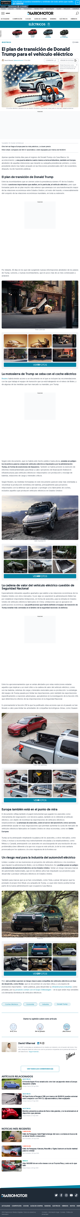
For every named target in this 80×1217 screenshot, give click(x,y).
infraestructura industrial (62, 987)
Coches (28, 19)
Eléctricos (63, 19)
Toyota (3, 9)
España (59, 9)
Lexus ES (11, 9)
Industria (45, 1004)
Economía (30, 1004)
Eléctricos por (13, 6)
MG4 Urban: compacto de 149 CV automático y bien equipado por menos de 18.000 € (34, 150)
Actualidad (5, 19)
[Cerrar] (77, 65)
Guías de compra (40, 19)
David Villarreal (9, 60)
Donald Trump (62, 1004)
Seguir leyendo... (34, 1052)
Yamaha (18, 9)
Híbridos (74, 19)
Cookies (62, 1212)
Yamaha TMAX (38, 9)
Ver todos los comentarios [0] (40, 1069)
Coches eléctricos (11, 1004)
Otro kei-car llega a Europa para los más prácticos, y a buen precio (26, 146)
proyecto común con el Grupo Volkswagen (33, 989)
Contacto (44, 1212)
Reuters (5, 378)
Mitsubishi (67, 9)
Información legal (53, 1212)
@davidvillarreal (18, 60)
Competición (17, 19)
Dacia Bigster (50, 9)
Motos (72, 1206)
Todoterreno (28, 9)
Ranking (53, 19)
